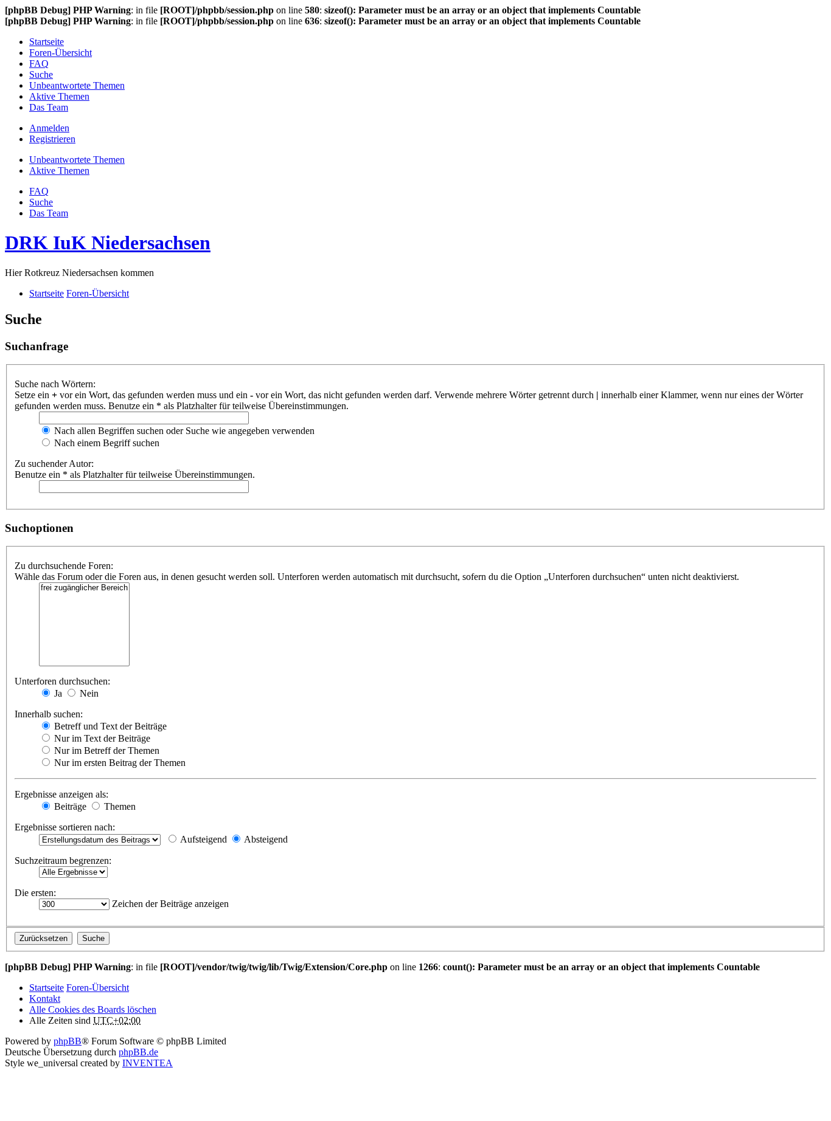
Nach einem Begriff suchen (105, 443)
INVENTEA (147, 1063)
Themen (119, 806)
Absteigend (265, 839)
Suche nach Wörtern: (55, 384)
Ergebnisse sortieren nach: (65, 827)
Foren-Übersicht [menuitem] (60, 52)
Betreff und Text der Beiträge (109, 726)
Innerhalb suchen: (49, 714)
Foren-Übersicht (97, 987)
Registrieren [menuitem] (52, 139)
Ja (57, 693)
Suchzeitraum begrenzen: (63, 860)
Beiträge (69, 806)
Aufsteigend (202, 839)
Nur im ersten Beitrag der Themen (119, 762)
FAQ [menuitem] (39, 63)
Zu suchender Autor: (54, 463)
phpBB (68, 1041)
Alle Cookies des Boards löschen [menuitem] (92, 1009)
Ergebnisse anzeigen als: (61, 794)
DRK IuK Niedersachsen (107, 243)
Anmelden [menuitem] (49, 128)
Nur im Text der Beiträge (101, 738)
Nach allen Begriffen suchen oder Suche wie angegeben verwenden (183, 431)
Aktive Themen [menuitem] (59, 96)
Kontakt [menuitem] (44, 998)
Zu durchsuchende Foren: (64, 565)
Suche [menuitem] (41, 74)
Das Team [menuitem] (48, 107)
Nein (88, 693)
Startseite (46, 987)
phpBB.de (138, 1052)
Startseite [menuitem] (46, 41)
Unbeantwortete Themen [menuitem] (77, 85)
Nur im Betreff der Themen (105, 750)
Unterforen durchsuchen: (62, 681)
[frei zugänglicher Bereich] (84, 588)
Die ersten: (35, 893)
